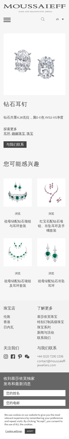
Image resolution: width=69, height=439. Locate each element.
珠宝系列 (44, 327)
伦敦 (7, 317)
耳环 (7, 134)
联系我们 (44, 338)
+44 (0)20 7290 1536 (50, 356)
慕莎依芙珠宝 (47, 317)
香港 (7, 322)
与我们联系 (15, 144)
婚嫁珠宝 (18, 134)
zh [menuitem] (57, 19)
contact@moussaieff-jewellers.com (51, 363)
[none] (59, 19)
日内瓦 (9, 327)
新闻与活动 (45, 332)
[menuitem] (59, 19)
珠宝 (30, 134)
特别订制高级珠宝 (50, 322)
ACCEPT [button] (30, 431)
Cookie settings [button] (13, 431)
